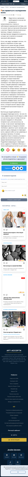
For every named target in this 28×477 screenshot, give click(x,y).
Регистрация (15, 439)
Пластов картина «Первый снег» (12, 332)
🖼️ (25, 195)
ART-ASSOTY (5, 1)
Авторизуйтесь (4, 179)
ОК (18, 472)
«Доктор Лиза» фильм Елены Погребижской (11, 298)
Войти (26, 1)
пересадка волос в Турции (9, 126)
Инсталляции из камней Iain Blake (12, 266)
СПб (11, 4)
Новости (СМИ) (5, 4)
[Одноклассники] (17, 168)
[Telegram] (21, 168)
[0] (2, 149)
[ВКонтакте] (14, 168)
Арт (13, 4)
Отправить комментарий (13, 199)
